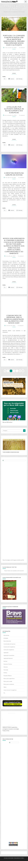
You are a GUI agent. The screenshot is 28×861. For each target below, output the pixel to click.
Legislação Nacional (8, 658)
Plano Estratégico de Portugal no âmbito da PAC (13, 560)
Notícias (5, 661)
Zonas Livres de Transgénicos (10, 690)
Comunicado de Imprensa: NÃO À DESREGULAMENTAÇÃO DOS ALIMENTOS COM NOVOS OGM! (14, 319)
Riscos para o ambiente (9, 684)
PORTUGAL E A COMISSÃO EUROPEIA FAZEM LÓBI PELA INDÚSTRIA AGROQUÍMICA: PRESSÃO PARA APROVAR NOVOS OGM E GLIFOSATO (14, 40)
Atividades (6, 638)
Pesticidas (6, 669)
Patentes (6, 667)
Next (23, 370)
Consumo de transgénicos (9, 646)
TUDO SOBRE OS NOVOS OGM (11, 452)
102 (20, 370)
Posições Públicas (8, 675)
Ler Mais (14, 73)
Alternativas (6, 635)
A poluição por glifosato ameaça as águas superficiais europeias (14, 109)
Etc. (4, 693)
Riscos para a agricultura (9, 678)
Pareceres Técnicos (8, 664)
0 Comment (22, 47)
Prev (5, 370)
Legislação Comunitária (9, 655)
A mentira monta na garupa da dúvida (14, 174)
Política (5, 672)
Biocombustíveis (7, 641)
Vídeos (5, 687)
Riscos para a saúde (8, 681)
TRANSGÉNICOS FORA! (19, 858)
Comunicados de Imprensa (9, 644)
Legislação (6, 652)
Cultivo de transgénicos (9, 649)
